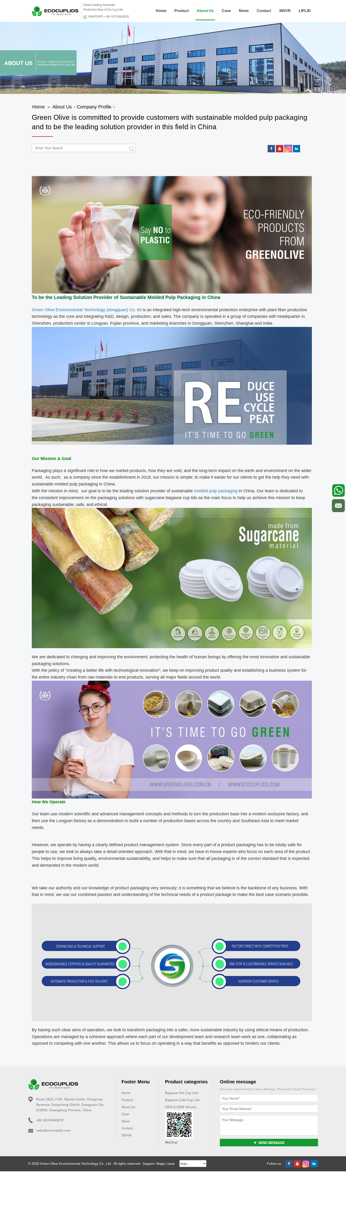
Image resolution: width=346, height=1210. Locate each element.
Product (181, 11)
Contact (264, 11)
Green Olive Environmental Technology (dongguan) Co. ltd (86, 309)
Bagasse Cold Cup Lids (182, 1100)
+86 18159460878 (49, 1120)
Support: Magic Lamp (159, 1163)
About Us (205, 11)
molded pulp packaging (215, 491)
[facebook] (271, 148)
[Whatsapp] (338, 490)
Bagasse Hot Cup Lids (181, 1093)
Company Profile (94, 106)
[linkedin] (296, 148)
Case (226, 11)
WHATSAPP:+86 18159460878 (108, 16)
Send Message (271, 1142)
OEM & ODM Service (180, 1107)
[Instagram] (288, 148)
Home (161, 11)
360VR (285, 11)
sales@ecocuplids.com (53, 1130)
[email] (338, 505)
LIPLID (305, 11)
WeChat (171, 1142)
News (244, 11)
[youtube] (279, 148)
